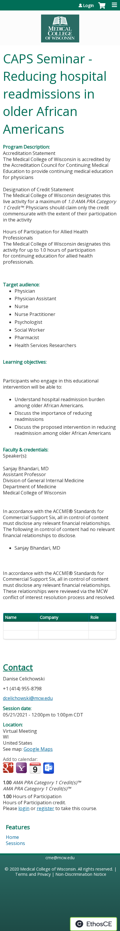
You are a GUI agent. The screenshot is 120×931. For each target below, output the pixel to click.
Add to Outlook (49, 768)
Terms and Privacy (33, 874)
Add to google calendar (9, 768)
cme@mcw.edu (60, 857)
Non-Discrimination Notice (80, 874)
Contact (18, 667)
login (23, 808)
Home (12, 837)
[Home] (60, 26)
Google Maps (38, 749)
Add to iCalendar (35, 768)
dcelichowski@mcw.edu (28, 698)
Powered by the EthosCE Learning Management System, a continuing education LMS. (93, 924)
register (45, 808)
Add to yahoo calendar (22, 768)
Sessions (15, 843)
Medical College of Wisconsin (48, 869)
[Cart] (101, 8)
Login (88, 5)
